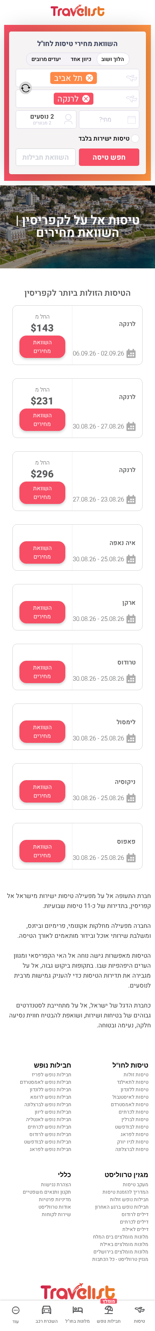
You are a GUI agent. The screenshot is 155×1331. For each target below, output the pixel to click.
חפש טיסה (109, 157)
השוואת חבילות (45, 157)
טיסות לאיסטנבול (130, 1097)
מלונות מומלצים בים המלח (120, 1237)
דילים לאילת (135, 1229)
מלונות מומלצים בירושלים (120, 1252)
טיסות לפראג (134, 1134)
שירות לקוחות (56, 1214)
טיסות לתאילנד (132, 1082)
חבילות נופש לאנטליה (48, 1119)
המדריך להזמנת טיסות (125, 1192)
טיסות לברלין (135, 1119)
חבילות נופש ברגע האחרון (121, 1207)
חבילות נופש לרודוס (50, 1134)
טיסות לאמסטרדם (129, 1104)
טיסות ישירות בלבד (104, 138)
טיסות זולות (136, 1074)
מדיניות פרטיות (55, 1199)
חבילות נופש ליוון (53, 1112)
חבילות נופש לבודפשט (47, 1142)
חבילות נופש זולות (129, 1199)
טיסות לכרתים (133, 1112)
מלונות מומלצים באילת (124, 1244)
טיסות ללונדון (134, 1089)
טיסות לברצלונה (131, 1149)
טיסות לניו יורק (132, 1142)
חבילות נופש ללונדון (50, 1089)
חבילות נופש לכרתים (49, 1127)
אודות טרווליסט (54, 1207)
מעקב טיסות (135, 1184)
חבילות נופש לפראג (50, 1149)
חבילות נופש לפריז (51, 1074)
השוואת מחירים (42, 346)
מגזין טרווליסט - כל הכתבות (120, 1259)
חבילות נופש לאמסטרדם (45, 1082)
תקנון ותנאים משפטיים (47, 1192)
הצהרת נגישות (56, 1184)
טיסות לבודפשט (131, 1127)
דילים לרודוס (135, 1214)
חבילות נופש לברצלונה (47, 1104)
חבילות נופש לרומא (50, 1097)
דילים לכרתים (134, 1222)
